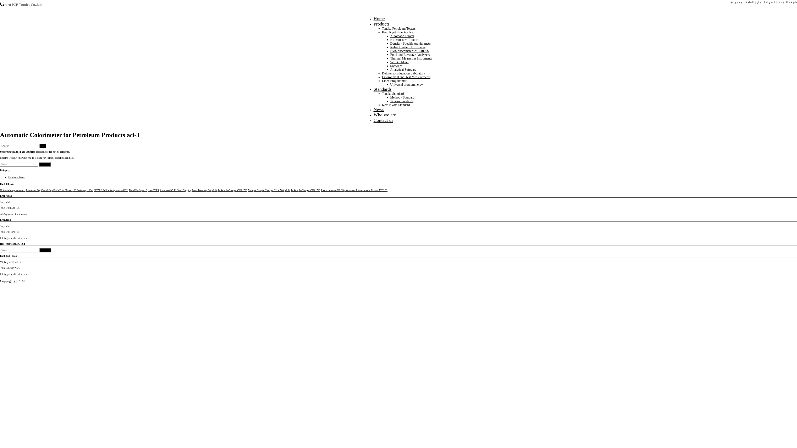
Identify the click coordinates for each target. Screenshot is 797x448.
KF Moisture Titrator (403, 39)
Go (42, 145)
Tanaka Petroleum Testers (399, 28)
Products (382, 24)
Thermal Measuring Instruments (411, 58)
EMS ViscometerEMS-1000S (409, 51)
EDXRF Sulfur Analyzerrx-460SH (111, 190)
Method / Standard (402, 97)
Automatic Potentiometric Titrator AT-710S (366, 190)
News (379, 109)
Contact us (383, 120)
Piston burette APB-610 (333, 190)
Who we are (385, 114)
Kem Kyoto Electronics (397, 32)
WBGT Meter (399, 62)
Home (379, 18)
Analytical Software (403, 69)
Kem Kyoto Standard (396, 105)
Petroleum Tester (16, 177)
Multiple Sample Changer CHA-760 (266, 190)
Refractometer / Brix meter (407, 47)
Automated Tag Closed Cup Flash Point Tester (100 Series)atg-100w (59, 190)
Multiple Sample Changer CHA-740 (302, 190)
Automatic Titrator (402, 36)
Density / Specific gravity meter (411, 43)
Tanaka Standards (393, 93)
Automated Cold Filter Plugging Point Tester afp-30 (185, 190)
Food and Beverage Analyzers (410, 54)
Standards (383, 89)
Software (396, 66)
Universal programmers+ (406, 84)
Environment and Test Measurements (406, 77)
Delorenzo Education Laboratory (403, 73)
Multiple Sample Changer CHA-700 (229, 190)
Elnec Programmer (394, 81)
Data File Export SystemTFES (144, 190)
